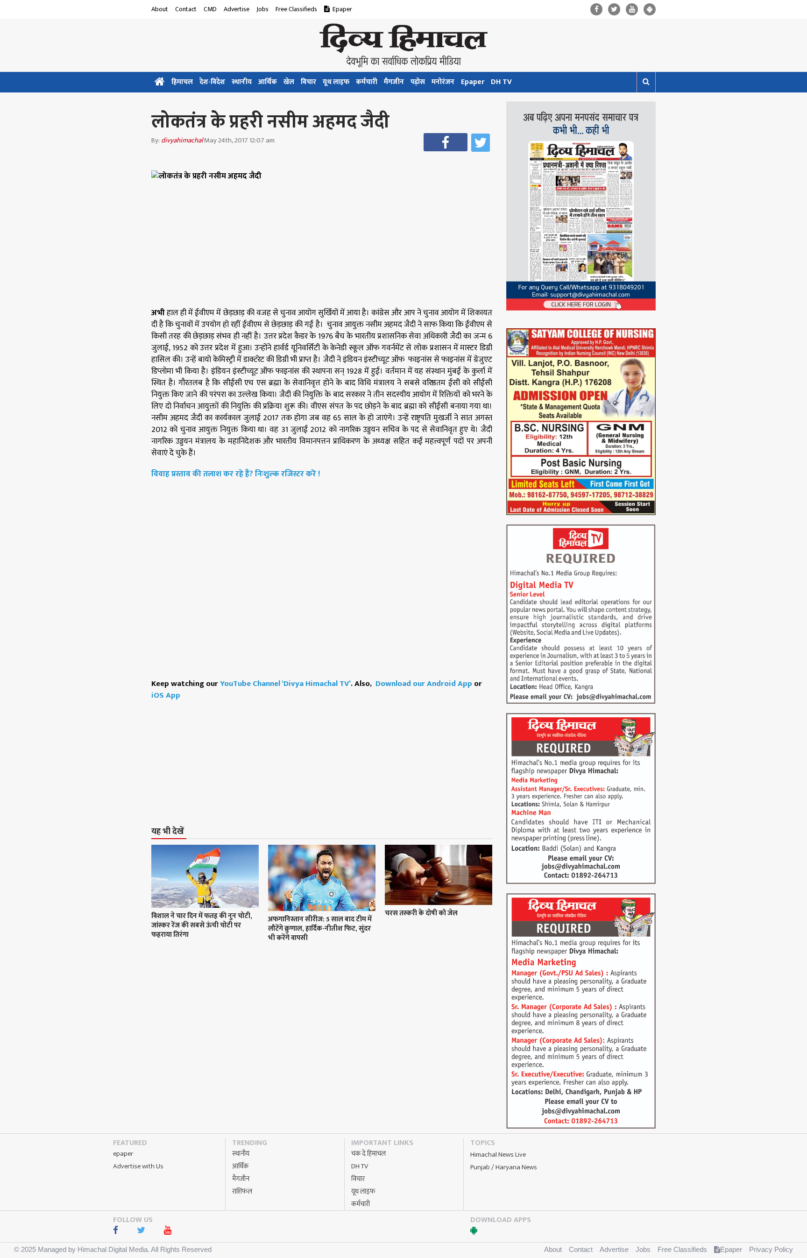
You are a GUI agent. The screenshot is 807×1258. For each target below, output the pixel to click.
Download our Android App (424, 683)
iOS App (165, 695)
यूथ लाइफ (336, 82)
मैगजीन (394, 82)
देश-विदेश (212, 82)
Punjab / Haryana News (503, 1167)
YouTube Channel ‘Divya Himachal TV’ (285, 683)
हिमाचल (182, 82)
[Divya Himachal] (403, 45)
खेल (288, 82)
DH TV (501, 82)
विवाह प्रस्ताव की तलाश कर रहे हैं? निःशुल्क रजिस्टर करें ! (235, 474)
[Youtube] (632, 9)
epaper (123, 1153)
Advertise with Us (138, 1166)
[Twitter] (614, 9)
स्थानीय (242, 82)
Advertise (236, 9)
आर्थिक (267, 82)
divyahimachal (182, 140)
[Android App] (650, 9)
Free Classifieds (296, 9)
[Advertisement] (326, 746)
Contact (186, 9)
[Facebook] (596, 9)
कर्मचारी (366, 82)
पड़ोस (418, 82)
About (159, 9)
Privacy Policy (771, 1249)
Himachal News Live (498, 1154)
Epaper (342, 9)
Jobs (262, 9)
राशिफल (242, 1191)
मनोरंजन (443, 82)
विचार (308, 82)
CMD (210, 9)
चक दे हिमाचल (368, 1153)
